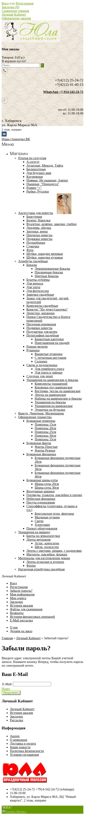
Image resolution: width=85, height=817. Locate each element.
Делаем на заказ (21, 631)
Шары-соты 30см (47, 487)
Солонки (41, 361)
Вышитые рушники (49, 354)
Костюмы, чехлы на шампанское (57, 391)
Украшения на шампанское (54, 406)
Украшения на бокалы (50, 402)
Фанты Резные (45, 450)
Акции (15, 736)
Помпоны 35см (45, 439)
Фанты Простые (46, 447)
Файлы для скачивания (26, 609)
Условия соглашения (24, 754)
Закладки (16, 602)
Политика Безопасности (27, 751)
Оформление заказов (16, 18)
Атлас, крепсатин (47, 543)
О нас (14, 627)
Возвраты (17, 613)
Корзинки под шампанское (53, 387)
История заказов (21, 605)
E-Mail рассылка (21, 620)
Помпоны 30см (45, 435)
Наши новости (20, 747)
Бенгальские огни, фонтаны (54, 513)
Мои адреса (18, 598)
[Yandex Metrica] (14, 812)
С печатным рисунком (50, 357)
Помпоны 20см (45, 428)
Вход (5, 3)
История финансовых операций (32, 616)
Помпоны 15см (45, 424)
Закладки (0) (10, 7)
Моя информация (22, 594)
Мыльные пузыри (47, 517)
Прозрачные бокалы (49, 272)
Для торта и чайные (49, 372)
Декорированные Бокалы (52, 268)
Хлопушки (42, 524)
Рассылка (16, 720)
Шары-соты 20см (47, 484)
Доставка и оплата (23, 743)
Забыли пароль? (21, 590)
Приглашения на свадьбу (52, 343)
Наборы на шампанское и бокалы (58, 398)
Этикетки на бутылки (50, 409)
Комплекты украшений (51, 383)
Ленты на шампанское (50, 395)
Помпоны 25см (45, 432)
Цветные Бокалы (47, 276)
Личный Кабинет (14, 14)
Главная (7, 638)
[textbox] (21, 65)
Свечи (39, 521)
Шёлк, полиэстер (47, 547)
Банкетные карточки (49, 339)
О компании (18, 740)
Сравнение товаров (15, 11)
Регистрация (24, 3)
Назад (6, 688)
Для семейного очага (49, 369)
